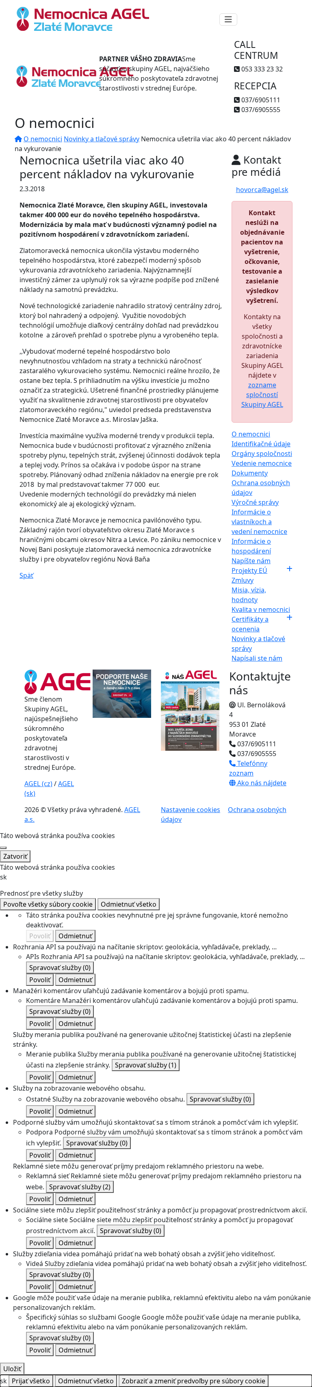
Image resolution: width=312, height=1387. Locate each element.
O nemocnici (43, 138)
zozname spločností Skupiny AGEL (262, 394)
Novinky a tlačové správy (101, 138)
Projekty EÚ (249, 570)
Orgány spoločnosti (262, 453)
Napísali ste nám (257, 658)
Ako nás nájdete (261, 782)
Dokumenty (250, 473)
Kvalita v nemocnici (261, 609)
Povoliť (39, 935)
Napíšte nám (251, 560)
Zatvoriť (15, 856)
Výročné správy (255, 502)
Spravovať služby (60, 967)
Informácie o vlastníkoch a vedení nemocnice (259, 522)
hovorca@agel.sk (262, 189)
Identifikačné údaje (261, 443)
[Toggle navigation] (228, 19)
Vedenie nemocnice (262, 463)
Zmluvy (243, 580)
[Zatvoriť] (3, 848)
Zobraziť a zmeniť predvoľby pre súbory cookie (193, 1380)
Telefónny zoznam (248, 768)
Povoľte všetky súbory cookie (48, 904)
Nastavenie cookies (190, 809)
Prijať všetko (31, 1380)
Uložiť (12, 1368)
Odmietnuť (75, 935)
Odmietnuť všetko (128, 904)
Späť (26, 575)
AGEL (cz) (38, 783)
